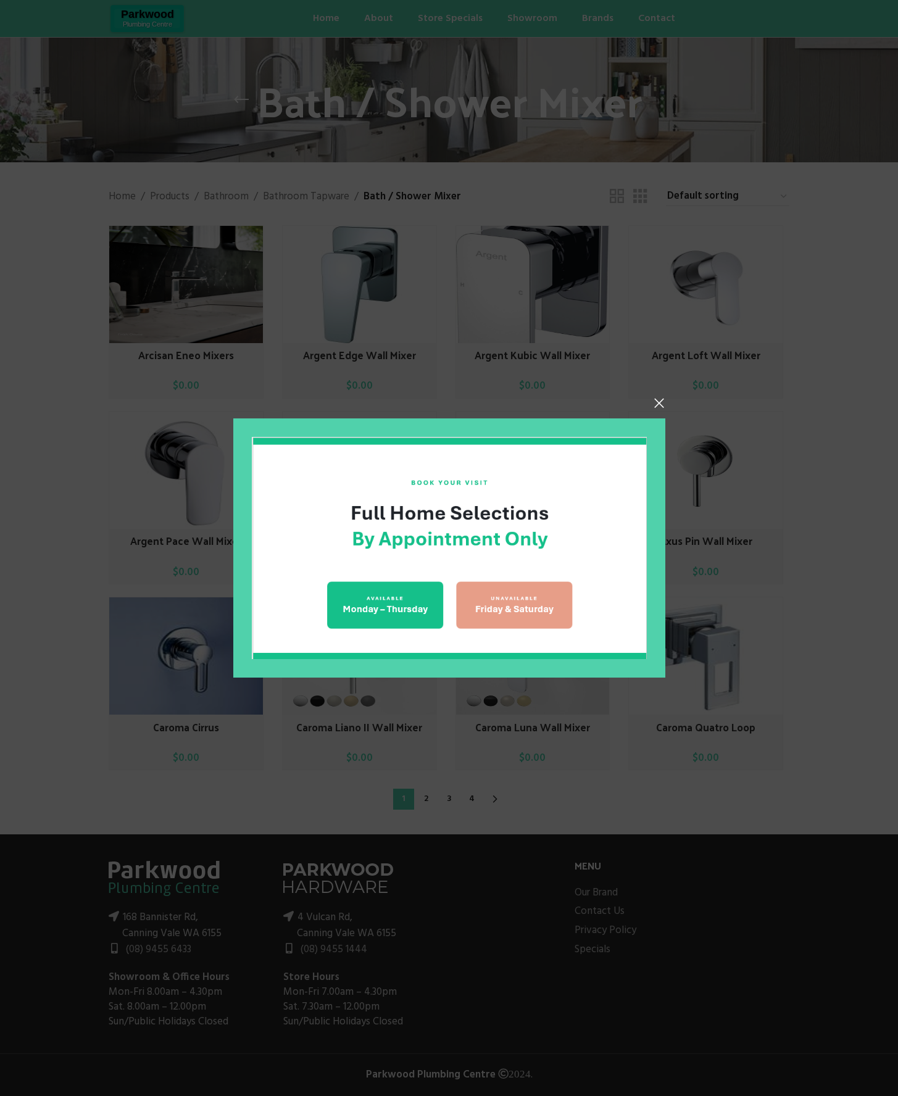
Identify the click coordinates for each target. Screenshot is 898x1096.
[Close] (659, 403)
